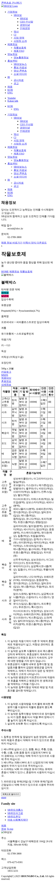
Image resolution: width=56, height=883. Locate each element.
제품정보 (14, 271)
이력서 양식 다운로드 (35, 242)
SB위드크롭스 (15, 810)
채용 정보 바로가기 (11, 242)
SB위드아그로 (15, 813)
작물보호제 (26, 271)
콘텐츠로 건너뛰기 (11, 2)
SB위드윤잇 (14, 816)
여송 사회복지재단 (17, 819)
